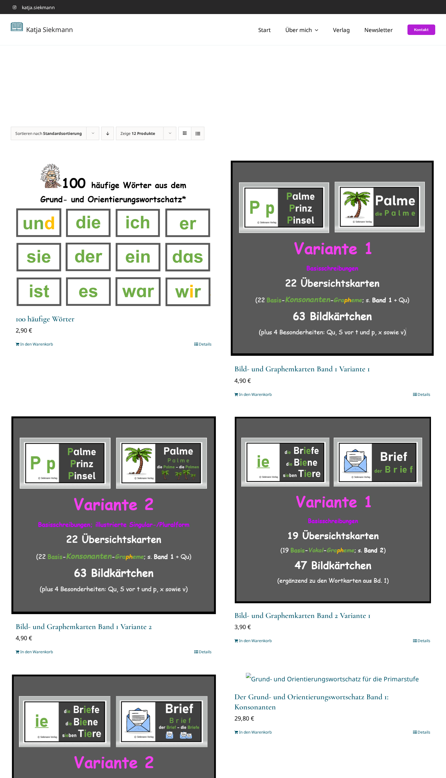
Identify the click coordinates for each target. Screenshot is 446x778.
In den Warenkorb (36, 344)
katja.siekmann (38, 7)
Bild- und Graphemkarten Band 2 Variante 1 (302, 615)
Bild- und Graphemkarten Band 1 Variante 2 (84, 626)
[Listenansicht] (197, 133)
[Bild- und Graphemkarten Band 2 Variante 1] (332, 509)
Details (205, 344)
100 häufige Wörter (45, 319)
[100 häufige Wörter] (113, 233)
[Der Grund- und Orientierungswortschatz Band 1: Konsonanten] (332, 679)
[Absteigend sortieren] (107, 133)
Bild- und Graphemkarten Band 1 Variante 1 (302, 369)
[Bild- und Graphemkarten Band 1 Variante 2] (113, 515)
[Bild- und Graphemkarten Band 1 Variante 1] (332, 259)
